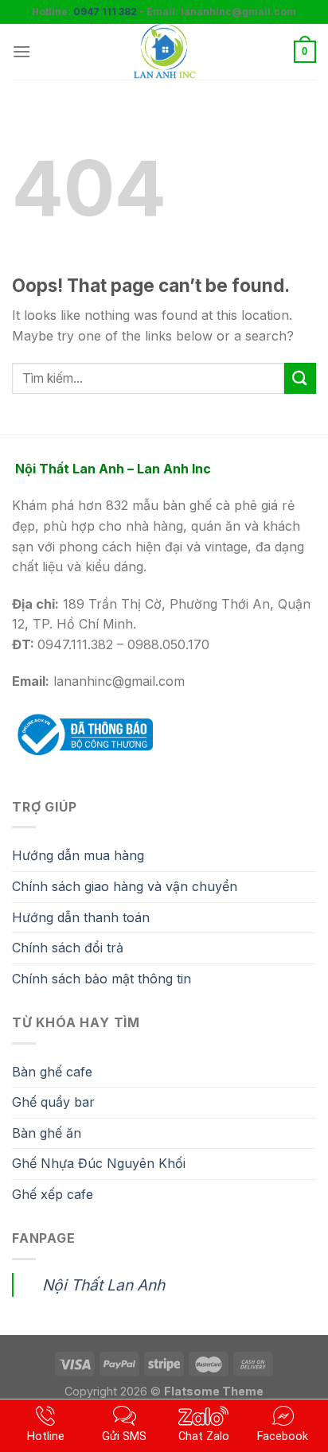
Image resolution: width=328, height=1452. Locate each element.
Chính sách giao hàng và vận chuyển (124, 886)
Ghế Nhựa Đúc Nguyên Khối (98, 1163)
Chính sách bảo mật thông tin (101, 979)
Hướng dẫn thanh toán (81, 917)
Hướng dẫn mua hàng (78, 855)
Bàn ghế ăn (46, 1133)
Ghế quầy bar (53, 1102)
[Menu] (21, 51)
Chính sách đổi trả (67, 948)
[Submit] (300, 378)
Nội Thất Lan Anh (103, 1284)
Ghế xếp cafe (52, 1194)
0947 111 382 (105, 12)
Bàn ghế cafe (52, 1072)
